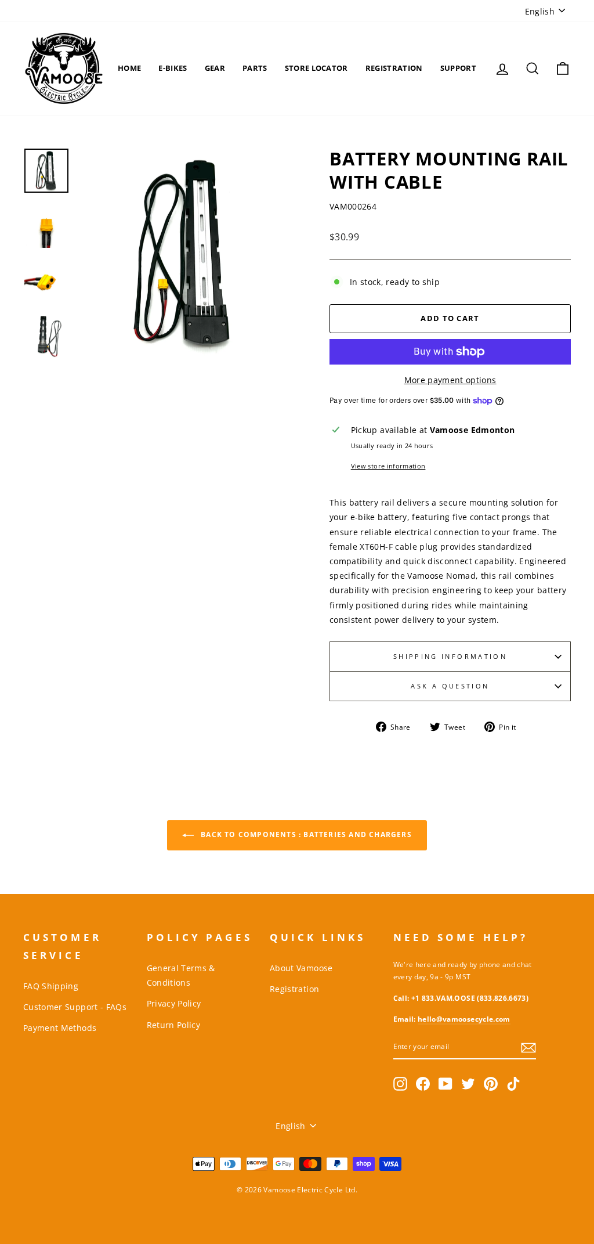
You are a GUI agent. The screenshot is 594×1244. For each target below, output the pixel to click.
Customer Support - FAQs (74, 1006)
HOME (129, 68)
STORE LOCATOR (316, 68)
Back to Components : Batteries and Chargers (305, 835)
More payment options (450, 379)
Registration (294, 988)
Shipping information (450, 656)
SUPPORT (458, 68)
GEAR (215, 68)
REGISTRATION (394, 68)
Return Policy (174, 1024)
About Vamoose (301, 967)
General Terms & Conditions (181, 975)
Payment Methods (59, 1027)
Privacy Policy (174, 1003)
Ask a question (450, 686)
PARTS (254, 68)
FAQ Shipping (50, 985)
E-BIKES (172, 68)
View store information (388, 465)
